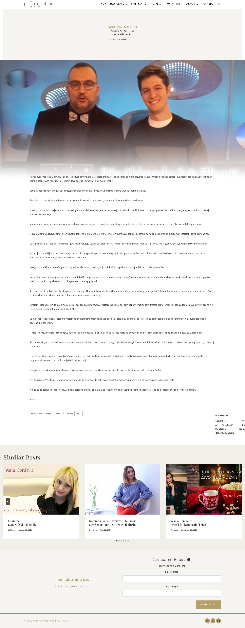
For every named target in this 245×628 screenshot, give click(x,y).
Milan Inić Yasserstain (64, 413)
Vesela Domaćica (189, 522)
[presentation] (41, 489)
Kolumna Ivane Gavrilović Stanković (113, 522)
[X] (213, 620)
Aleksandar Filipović (118, 27)
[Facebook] (218, 620)
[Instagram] (207, 620)
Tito (79, 413)
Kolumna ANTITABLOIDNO (224, 424)
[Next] (237, 501)
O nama (209, 4)
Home (102, 4)
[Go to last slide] (8, 501)
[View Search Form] (219, 4)
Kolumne (133, 27)
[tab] (117, 541)
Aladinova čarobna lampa (41, 413)
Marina (115, 39)
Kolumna (22, 522)
